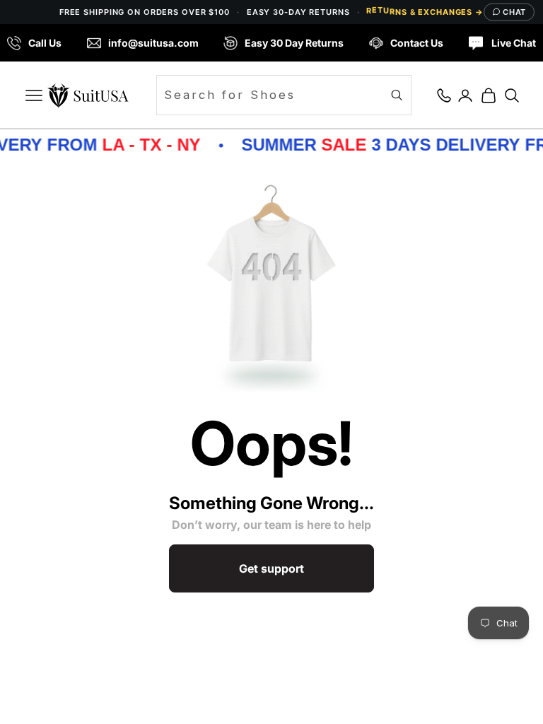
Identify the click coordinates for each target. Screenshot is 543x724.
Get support (271, 568)
